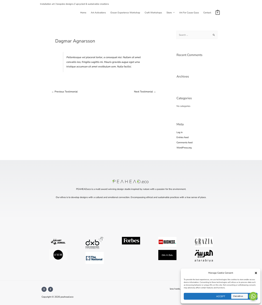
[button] (255, 272)
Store (169, 12)
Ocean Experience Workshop (125, 12)
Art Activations (98, 12)
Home (83, 12)
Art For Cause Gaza (189, 12)
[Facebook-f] (50, 289)
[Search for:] (196, 34)
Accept (220, 296)
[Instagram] (44, 289)
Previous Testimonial (65, 91)
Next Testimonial (145, 91)
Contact (207, 12)
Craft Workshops (153, 12)
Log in (179, 132)
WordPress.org (184, 147)
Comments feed (184, 142)
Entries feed (182, 137)
